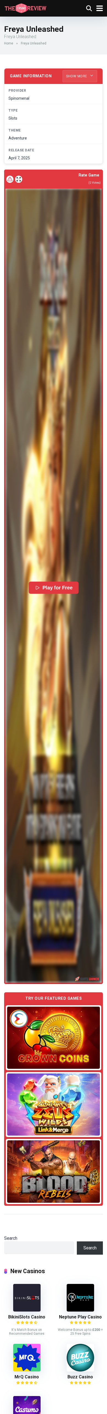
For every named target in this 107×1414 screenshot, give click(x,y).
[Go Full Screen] (18, 179)
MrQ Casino (27, 1376)
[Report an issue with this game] (9, 179)
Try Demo (53, 1037)
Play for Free (58, 587)
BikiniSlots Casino (26, 1317)
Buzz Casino (80, 1376)
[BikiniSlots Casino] (27, 1310)
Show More (77, 76)
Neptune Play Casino (80, 1317)
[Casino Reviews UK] (25, 7)
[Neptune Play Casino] (80, 1310)
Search (10, 1238)
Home (8, 43)
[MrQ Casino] (27, 1370)
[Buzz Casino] (80, 1370)
